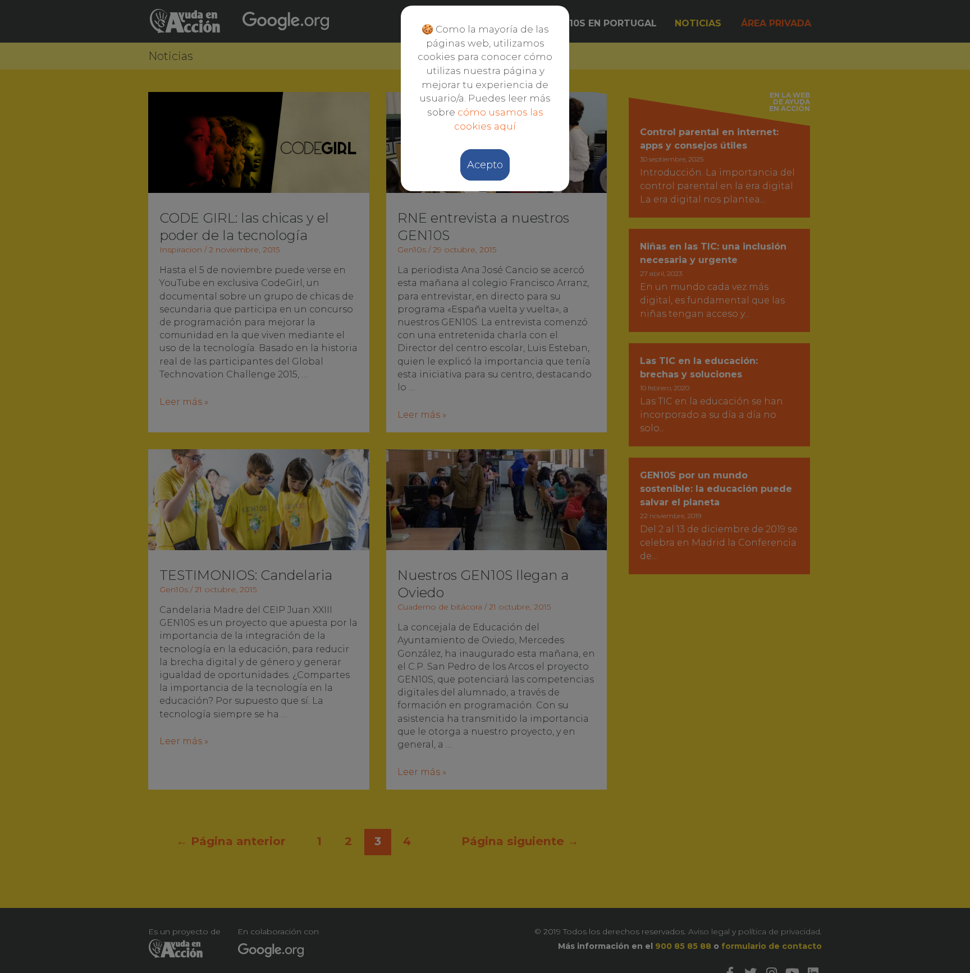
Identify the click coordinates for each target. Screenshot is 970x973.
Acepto (485, 165)
